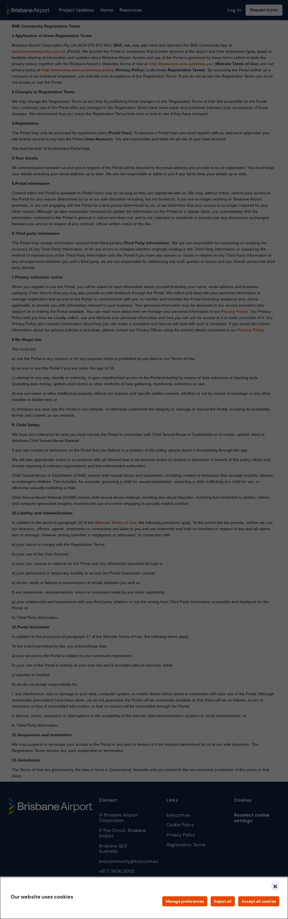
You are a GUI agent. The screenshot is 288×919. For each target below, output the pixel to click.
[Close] (275, 886)
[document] (144, 898)
